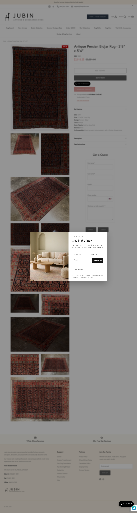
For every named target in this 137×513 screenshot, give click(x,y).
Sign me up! (98, 260)
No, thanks (79, 269)
